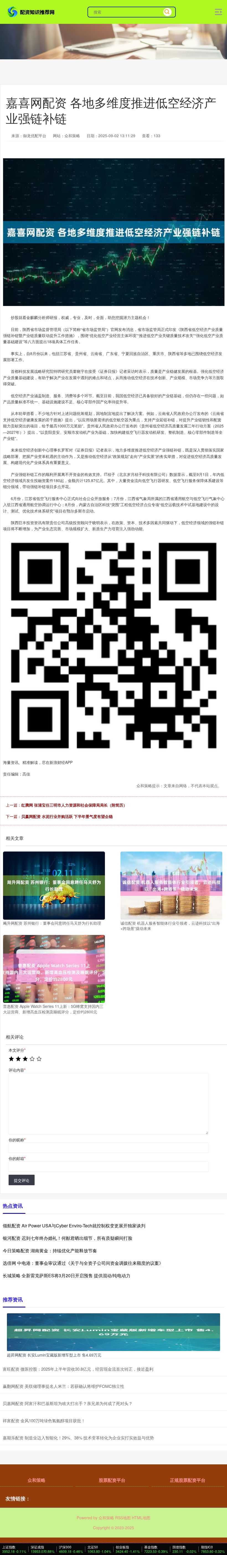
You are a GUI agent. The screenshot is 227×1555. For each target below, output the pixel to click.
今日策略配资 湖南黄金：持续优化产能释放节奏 (50, 1250)
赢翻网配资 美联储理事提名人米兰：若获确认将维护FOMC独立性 (63, 1386)
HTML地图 (141, 1517)
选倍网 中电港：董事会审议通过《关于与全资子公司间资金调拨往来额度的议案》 (83, 1263)
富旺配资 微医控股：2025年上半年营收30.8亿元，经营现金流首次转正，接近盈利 (78, 1369)
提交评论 (21, 1180)
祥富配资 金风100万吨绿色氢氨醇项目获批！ (44, 1420)
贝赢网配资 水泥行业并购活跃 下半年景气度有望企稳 (67, 816)
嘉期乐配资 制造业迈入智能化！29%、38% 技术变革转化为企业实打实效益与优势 (78, 1438)
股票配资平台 (112, 1480)
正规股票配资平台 (187, 1480)
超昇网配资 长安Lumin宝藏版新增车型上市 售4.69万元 (54, 1355)
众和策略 (36, 1480)
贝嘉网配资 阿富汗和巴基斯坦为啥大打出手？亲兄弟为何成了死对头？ (68, 1403)
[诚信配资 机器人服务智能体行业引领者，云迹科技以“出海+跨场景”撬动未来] (171, 885)
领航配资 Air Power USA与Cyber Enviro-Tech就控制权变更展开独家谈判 (74, 1225)
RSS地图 (123, 1517)
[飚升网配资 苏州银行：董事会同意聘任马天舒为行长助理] (54, 885)
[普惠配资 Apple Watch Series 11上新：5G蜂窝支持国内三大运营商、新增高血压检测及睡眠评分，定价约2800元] (54, 968)
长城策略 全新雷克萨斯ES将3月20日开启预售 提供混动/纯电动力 (66, 1275)
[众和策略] (31, 11)
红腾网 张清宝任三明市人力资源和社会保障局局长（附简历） (74, 805)
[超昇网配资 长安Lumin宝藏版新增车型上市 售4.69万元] (113, 1331)
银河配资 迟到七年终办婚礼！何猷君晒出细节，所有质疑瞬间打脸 (67, 1238)
